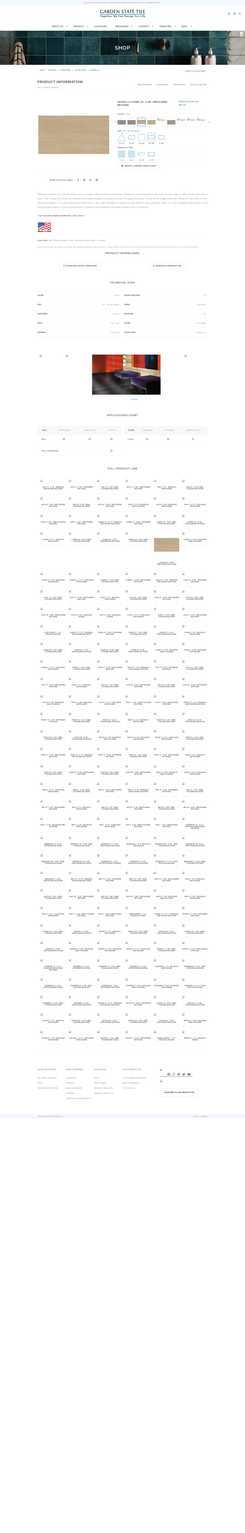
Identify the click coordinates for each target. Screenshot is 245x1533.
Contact (144, 26)
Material (53, 70)
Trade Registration (47, 1088)
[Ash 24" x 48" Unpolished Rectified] (121, 122)
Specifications (144, 85)
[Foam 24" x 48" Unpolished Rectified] (181, 122)
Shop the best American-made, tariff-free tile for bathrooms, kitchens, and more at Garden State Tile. (122, 2)
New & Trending (130, 1083)
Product (78, 26)
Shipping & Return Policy (79, 1098)
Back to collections (195, 71)
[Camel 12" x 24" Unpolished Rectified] (131, 137)
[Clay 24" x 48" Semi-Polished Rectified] (171, 122)
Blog (184, 26)
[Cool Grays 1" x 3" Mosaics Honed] (121, 154)
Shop (40, 1083)
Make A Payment (74, 1088)
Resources (122, 26)
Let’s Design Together (134, 1078)
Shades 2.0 (95, 70)
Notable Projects (103, 1088)
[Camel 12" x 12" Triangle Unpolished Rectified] (121, 137)
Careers (70, 1093)
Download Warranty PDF (169, 266)
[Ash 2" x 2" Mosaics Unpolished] (131, 154)
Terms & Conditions (200, 1116)
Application (179, 85)
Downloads (162, 85)
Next (208, 122)
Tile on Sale (128, 1088)
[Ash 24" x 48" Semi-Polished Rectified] (131, 122)
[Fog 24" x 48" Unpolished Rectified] (201, 122)
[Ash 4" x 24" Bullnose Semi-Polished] (141, 154)
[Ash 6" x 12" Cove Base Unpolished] (151, 154)
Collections (80, 70)
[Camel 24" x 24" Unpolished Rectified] (141, 137)
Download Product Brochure (81, 266)
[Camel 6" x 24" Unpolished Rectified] (161, 137)
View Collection (198, 85)
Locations (100, 26)
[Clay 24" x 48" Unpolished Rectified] (161, 122)
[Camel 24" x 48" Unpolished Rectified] (141, 122)
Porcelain (65, 70)
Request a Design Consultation (140, 166)
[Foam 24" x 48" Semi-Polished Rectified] (191, 122)
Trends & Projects (104, 1093)
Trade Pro (165, 26)
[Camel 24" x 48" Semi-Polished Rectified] (151, 122)
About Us (57, 26)
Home (42, 70)
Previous (115, 122)
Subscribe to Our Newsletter (179, 1092)
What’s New (100, 1083)
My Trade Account (47, 1078)
